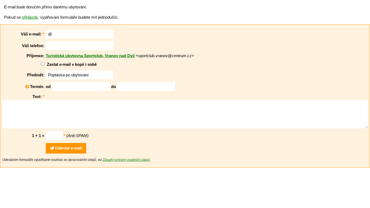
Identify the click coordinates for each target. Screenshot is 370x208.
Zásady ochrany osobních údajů (126, 160)
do (113, 86)
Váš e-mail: (32, 34)
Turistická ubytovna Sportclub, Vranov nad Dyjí (90, 55)
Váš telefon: (33, 45)
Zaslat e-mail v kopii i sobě (72, 64)
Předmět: (35, 75)
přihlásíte (30, 17)
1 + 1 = (38, 135)
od (48, 86)
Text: (38, 96)
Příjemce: (35, 55)
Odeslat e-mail (68, 148)
